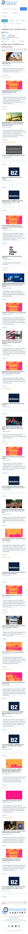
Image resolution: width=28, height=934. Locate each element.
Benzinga (5, 164)
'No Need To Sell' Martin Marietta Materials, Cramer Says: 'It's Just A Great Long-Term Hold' (13, 511)
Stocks (11, 20)
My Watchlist (15, 12)
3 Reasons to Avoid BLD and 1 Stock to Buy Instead (13, 457)
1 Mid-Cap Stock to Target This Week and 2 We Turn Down (13, 683)
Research (22, 41)
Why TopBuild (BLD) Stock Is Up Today (12, 595)
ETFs (17, 20)
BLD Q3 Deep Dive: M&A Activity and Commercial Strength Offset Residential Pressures (12, 227)
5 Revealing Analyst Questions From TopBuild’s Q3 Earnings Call (11, 91)
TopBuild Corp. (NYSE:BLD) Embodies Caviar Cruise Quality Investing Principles (13, 831)
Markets (4, 20)
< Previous (3, 50)
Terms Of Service (15, 922)
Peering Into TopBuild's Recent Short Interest (11, 178)
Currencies (13, 23)
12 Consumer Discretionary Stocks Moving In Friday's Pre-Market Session (14, 573)
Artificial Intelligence (8, 388)
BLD (6, 32)
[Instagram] (19, 926)
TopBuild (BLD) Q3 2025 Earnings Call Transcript (12, 257)
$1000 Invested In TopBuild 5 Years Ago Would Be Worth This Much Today (12, 201)
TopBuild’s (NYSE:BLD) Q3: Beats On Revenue (14, 312)
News (8, 23)
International (18, 23)
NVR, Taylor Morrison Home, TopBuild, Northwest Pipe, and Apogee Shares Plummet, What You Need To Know (12, 770)
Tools (23, 20)
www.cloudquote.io (14, 917)
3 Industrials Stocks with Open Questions (13, 652)
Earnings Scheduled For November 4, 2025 (14, 155)
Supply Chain (14, 142)
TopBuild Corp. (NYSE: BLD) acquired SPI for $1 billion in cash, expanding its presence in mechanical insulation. (14, 634)
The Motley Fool (6, 75)
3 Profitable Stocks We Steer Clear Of (12, 800)
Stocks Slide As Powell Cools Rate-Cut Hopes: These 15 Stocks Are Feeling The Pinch (12, 428)
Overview (4, 23)
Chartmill (5, 299)
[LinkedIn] (15, 926)
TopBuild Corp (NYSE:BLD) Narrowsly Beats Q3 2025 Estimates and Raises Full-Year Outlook (13, 285)
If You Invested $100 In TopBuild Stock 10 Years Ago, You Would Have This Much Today (13, 746)
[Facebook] (12, 926)
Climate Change (7, 557)
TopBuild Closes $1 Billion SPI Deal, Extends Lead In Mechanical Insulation (13, 626)
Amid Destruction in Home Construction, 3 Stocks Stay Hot (13, 62)
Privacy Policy (23, 920)
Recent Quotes (5, 12)
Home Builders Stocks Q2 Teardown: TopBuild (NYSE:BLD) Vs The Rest (11, 859)
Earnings (6, 109)
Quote (5, 41)
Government (7, 669)
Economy (8, 77)
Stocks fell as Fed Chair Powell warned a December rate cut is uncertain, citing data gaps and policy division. (14, 436)
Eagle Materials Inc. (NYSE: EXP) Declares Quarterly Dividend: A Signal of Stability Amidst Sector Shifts (13, 124)
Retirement (10, 142)
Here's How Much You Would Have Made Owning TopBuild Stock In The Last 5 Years (14, 487)
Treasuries (5, 25)
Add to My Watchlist (5, 39)
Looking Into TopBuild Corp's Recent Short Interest (13, 404)
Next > (25, 50)
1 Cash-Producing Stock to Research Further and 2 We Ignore (13, 539)
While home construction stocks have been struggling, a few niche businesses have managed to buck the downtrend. (13, 70)
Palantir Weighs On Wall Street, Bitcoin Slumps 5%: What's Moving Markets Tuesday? (12, 342)
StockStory (5, 106)
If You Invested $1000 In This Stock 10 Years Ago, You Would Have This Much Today (13, 887)
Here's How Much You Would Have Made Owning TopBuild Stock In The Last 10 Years (12, 713)
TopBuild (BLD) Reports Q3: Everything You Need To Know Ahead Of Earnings (13, 372)
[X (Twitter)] (8, 926)
